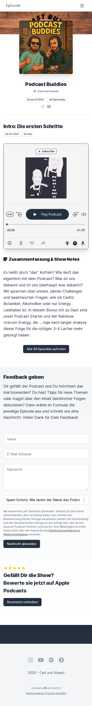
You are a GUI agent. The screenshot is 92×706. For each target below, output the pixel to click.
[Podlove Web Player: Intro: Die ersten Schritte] (46, 196)
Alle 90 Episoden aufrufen (46, 349)
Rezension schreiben (22, 602)
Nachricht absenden (21, 544)
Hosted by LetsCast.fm (46, 688)
